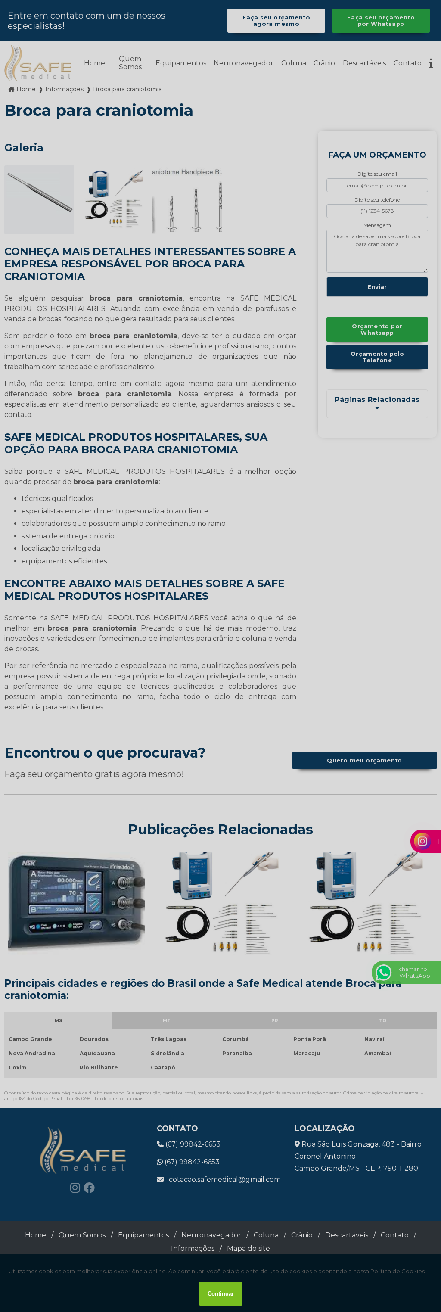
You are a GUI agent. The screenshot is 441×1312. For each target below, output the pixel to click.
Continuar (221, 1293)
